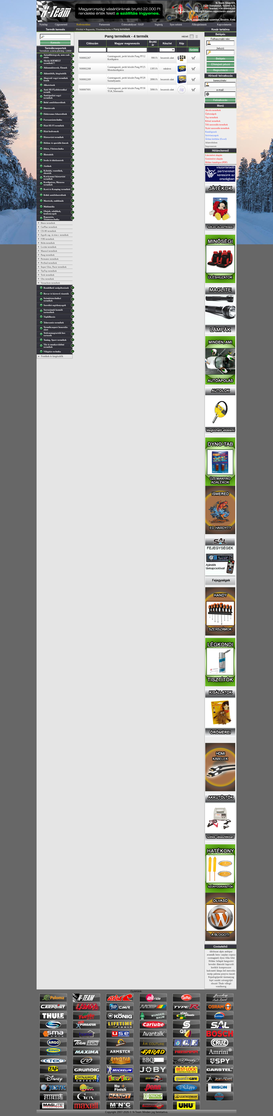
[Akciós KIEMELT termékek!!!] (42, 62)
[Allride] (153, 1001)
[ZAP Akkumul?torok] (53, 1072)
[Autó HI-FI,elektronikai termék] (42, 91)
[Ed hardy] (186, 1064)
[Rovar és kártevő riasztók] (42, 294)
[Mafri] (219, 1099)
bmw (217, 954)
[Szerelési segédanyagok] (42, 306)
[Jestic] (53, 1090)
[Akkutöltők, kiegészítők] (42, 74)
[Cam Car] (86, 1064)
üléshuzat (214, 951)
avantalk (211, 954)
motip (210, 973)
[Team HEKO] (86, 1046)
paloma (216, 973)
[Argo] (53, 1046)
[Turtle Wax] (86, 1019)
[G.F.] (186, 1046)
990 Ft (154, 57)
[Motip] (153, 1010)
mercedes (231, 970)
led (224, 970)
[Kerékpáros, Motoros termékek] (42, 184)
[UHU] (186, 1108)
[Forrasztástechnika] (42, 120)
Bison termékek (48, 223)
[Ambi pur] (120, 1010)
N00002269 (85, 79)
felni (232, 958)
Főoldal (79, 29)
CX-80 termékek (48, 231)
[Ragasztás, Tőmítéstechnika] (42, 219)
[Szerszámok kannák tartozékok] (42, 312)
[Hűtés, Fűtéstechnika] (42, 149)
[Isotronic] (153, 1099)
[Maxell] (86, 1108)
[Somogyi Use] (120, 1037)
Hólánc (212, 961)
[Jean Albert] (219, 1081)
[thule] (53, 1019)
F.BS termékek (47, 239)
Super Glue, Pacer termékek (54, 267)
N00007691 (85, 89)
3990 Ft (153, 79)
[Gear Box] (153, 1081)
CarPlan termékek (49, 227)
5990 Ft (153, 89)
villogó (228, 983)
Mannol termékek (49, 251)
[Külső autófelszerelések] (42, 196)
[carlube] (153, 1028)
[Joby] (153, 1072)
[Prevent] (153, 1108)
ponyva (224, 973)
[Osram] (219, 1010)
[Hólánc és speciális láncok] (42, 144)
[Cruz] (219, 1046)
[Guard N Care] (186, 1081)
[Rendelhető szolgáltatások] (42, 288)
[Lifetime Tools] (120, 1028)
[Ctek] (53, 1064)
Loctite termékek (48, 247)
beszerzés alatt (167, 57)
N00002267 (85, 57)
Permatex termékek (50, 259)
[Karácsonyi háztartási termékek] (42, 178)
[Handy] (120, 1099)
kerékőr (214, 967)
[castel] (219, 1072)
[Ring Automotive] (53, 1055)
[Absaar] (186, 1055)
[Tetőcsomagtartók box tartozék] (42, 335)
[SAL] (219, 1028)
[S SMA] (53, 1037)
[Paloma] (53, 1001)
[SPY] (219, 1064)
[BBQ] (153, 1064)
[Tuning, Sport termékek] (42, 341)
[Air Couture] (153, 1046)
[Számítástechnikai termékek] (42, 300)
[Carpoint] (53, 1010)
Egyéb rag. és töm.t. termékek (55, 235)
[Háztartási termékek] (42, 138)
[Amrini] (219, 1055)
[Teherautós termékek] (42, 323)
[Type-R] (186, 1010)
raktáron (167, 68)
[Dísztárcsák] (42, 109)
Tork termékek (47, 275)
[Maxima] (86, 1055)
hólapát (219, 961)
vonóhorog (221, 986)
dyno (222, 958)
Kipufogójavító (215, 977)
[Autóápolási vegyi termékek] (42, 97)
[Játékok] (42, 167)
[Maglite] (53, 1108)
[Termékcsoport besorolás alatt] (42, 329)
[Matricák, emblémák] (42, 201)
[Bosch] (219, 1037)
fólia (227, 958)
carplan (224, 954)
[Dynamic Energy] (86, 1081)
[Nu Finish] (120, 1090)
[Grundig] (86, 1072)
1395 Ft (153, 68)
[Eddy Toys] (120, 1081)
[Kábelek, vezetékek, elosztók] (42, 172)
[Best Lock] (186, 1072)
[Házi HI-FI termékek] (42, 126)
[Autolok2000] (220, 434)
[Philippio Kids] (186, 1090)
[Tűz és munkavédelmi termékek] (42, 346)
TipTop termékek (49, 271)
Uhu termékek (47, 279)
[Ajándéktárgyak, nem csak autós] (42, 57)
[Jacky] (219, 1001)
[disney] (53, 1081)
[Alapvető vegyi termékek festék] (42, 80)
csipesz (232, 954)
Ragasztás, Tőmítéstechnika (98, 29)
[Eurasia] (219, 1019)
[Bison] (219, 1090)
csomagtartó (213, 958)
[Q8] (186, 1037)
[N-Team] (86, 1001)
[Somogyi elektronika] (186, 1028)
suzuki (217, 980)
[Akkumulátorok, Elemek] (42, 68)
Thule (221, 983)
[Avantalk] (153, 1037)
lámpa (219, 970)
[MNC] (120, 1108)
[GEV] (86, 1099)
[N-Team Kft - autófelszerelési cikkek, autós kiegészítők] (55, 21)
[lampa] (86, 1010)
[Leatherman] (186, 1099)
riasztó (232, 973)
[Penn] (153, 1090)
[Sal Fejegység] (220, 584)
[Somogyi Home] (86, 1037)
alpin (221, 951)
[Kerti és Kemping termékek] (42, 190)
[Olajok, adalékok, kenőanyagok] (42, 213)
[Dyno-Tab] (120, 1064)
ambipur (228, 951)
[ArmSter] (120, 1055)
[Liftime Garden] (86, 1090)
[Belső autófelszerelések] (42, 103)
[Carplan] (186, 1001)
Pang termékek (48, 255)
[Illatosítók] (42, 155)
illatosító (221, 964)
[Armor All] (120, 1046)
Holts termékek (48, 243)
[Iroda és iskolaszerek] (42, 161)
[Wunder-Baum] (153, 1019)
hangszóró (229, 961)
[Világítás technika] (42, 352)
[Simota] (53, 1028)
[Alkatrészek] (42, 86)
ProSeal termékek (49, 263)
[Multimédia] (42, 207)
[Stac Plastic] (186, 1019)
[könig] (120, 1019)
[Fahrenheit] (53, 1099)
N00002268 (85, 68)
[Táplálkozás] (42, 317)
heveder (212, 964)
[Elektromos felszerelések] (42, 115)
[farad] (153, 1055)
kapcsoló (229, 964)
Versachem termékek (50, 283)
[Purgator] (86, 1028)
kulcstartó (211, 970)
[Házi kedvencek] (42, 132)
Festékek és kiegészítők (52, 356)
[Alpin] (120, 1001)
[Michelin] (120, 1072)
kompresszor (225, 967)
